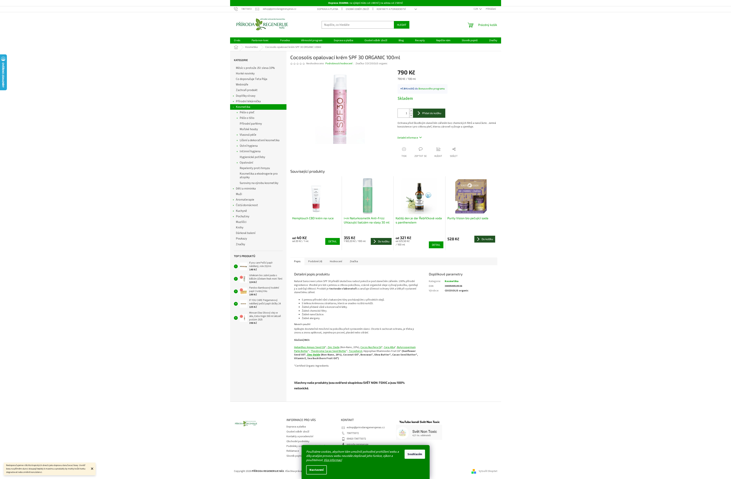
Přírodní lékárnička (248, 101)
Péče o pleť (247, 112)
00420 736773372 (356, 439)
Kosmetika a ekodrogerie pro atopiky (259, 175)
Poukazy (241, 238)
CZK (476, 9)
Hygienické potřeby (252, 157)
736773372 (353, 433)
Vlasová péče (248, 135)
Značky (240, 244)
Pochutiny (242, 216)
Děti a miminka (246, 188)
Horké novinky (245, 73)
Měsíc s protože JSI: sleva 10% (255, 68)
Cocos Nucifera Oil (370, 347)
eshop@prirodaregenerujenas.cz (366, 427)
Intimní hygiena (250, 151)
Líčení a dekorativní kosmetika (259, 140)
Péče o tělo (247, 118)
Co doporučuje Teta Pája (251, 79)
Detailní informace (408, 138)
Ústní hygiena (249, 146)
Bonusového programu (432, 89)
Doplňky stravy (245, 96)
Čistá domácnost (247, 205)
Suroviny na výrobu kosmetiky (259, 183)
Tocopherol (355, 351)
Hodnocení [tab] (336, 261)
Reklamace (292, 451)
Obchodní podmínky (297, 441)
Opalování (246, 162)
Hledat (401, 24)
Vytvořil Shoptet (488, 471)
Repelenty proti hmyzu (255, 168)
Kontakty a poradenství (391, 9)
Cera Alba (389, 347)
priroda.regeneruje (357, 444)
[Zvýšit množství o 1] (411, 111)
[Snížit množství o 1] (411, 115)
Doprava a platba (327, 9)
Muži (239, 194)
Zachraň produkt (247, 90)
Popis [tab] (297, 261)
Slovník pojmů (294, 456)
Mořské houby (249, 129)
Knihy (239, 227)
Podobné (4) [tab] (315, 261)
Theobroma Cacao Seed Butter (328, 351)
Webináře (242, 84)
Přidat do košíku (431, 113)
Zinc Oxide (334, 347)
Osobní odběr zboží (357, 9)
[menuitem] (237, 40)
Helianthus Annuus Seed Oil (309, 347)
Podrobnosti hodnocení (338, 63)
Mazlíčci (241, 222)
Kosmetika (243, 107)
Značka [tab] (354, 261)
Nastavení (316, 470)
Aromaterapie (245, 200)
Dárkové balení (245, 233)
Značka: (371, 63)
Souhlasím (414, 454)
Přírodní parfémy (251, 124)
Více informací (333, 460)
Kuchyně (241, 211)
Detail (332, 241)
